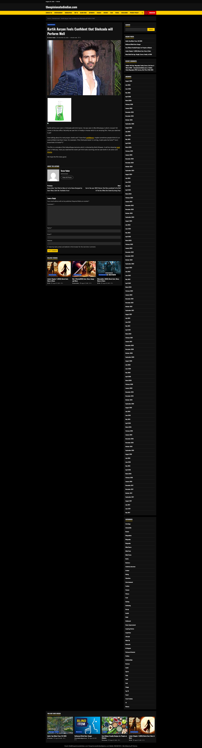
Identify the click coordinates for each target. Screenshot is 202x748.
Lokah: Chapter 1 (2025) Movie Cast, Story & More (57, 280)
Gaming (127, 602)
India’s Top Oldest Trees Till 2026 (133, 41)
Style (126, 675)
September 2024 (129, 170)
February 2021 (129, 338)
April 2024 (128, 190)
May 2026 (127, 93)
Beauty (127, 532)
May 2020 (127, 373)
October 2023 (128, 213)
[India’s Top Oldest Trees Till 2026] (60, 725)
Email (49, 234)
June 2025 (128, 135)
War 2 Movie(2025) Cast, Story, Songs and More (83, 280)
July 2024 (127, 178)
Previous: (64, 188)
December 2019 (129, 392)
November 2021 (129, 303)
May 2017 (127, 512)
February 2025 (129, 151)
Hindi (126, 617)
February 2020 (129, 384)
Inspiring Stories (129, 629)
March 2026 (128, 100)
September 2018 (129, 450)
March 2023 (128, 240)
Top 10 (76, 13)
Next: (103, 188)
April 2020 (128, 376)
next (118, 147)
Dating (127, 574)
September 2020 (129, 357)
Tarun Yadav (52, 37)
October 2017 (128, 493)
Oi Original (128, 648)
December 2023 (129, 205)
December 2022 (129, 252)
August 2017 (128, 501)
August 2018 (128, 454)
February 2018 (129, 477)
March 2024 (128, 194)
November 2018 (129, 443)
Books (127, 559)
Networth (91, 13)
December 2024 (129, 159)
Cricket (106, 13)
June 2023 (128, 229)
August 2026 (128, 81)
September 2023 (129, 217)
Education (127, 578)
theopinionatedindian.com (61, 7)
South (126, 668)
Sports (127, 672)
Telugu (127, 687)
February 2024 (129, 198)
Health (127, 613)
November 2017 (129, 489)
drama (49, 152)
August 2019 (128, 408)
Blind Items (83, 13)
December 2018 (129, 439)
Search (127, 25)
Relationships (128, 660)
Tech (111, 13)
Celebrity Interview (130, 567)
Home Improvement (130, 625)
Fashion (127, 586)
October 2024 (128, 166)
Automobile (128, 528)
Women (127, 707)
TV (126, 703)
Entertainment (58, 13)
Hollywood (128, 621)
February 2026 (129, 104)
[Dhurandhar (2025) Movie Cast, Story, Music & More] (109, 269)
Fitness (127, 594)
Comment (50, 204)
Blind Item (128, 551)
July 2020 (127, 365)
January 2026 (128, 108)
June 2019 (128, 415)
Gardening (128, 605)
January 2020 (128, 388)
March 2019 (128, 427)
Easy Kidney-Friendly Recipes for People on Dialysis (138, 48)
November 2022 (129, 256)
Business (127, 563)
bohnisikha (76, 283)
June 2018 (128, 462)
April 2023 (128, 237)
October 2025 (128, 120)
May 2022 (127, 279)
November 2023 (129, 209)
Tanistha (51, 738)
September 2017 (129, 497)
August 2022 (128, 268)
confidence (90, 138)
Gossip (127, 609)
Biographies (68, 13)
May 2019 (127, 419)
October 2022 (128, 260)
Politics (127, 656)
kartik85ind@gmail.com (81, 738)
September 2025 (129, 124)
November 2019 (129, 396)
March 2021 (128, 334)
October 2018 (128, 446)
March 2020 (128, 380)
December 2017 (129, 485)
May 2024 (127, 186)
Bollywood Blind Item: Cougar (133, 44)
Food (126, 598)
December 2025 (129, 112)
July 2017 (127, 505)
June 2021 (128, 322)
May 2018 (127, 466)
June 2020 (128, 369)
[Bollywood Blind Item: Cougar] (87, 725)
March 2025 (128, 147)
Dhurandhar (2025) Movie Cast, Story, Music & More (108, 280)
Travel (117, 13)
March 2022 (128, 287)
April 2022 (128, 283)
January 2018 (128, 481)
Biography (128, 539)
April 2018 (128, 470)
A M (49, 283)
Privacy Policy (134, 13)
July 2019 (127, 411)
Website (49, 240)
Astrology (127, 524)
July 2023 (127, 225)
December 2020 (129, 345)
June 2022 (128, 275)
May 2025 (127, 139)
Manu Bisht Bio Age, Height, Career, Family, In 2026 (138, 54)
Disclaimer (124, 13)
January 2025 (128, 155)
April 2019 (128, 423)
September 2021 (129, 310)
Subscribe (152, 13)
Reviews (127, 664)
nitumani (105, 740)
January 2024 (128, 201)
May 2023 (127, 233)
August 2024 (128, 174)
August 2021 (128, 314)
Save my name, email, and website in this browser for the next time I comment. (72, 247)
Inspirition (128, 633)
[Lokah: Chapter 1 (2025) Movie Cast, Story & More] (59, 269)
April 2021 (128, 330)
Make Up (127, 640)
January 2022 (128, 295)
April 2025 (128, 143)
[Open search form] (142, 12)
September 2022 (129, 264)
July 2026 (127, 85)
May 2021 (127, 326)
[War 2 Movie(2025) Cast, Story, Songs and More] (84, 269)
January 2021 (128, 341)
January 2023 (128, 248)
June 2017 (128, 509)
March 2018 (128, 474)
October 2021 (128, 306)
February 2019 (129, 431)
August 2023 (128, 221)
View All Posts (67, 177)
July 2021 (127, 318)
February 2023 (129, 244)
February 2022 (129, 291)
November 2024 (129, 163)
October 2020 (129, 353)
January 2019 (128, 435)
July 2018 (127, 458)
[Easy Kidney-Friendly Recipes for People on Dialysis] (114, 725)
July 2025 (127, 132)
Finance (99, 13)
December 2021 (129, 299)
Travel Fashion (129, 699)
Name (49, 228)
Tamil (126, 679)
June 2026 (128, 89)
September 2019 (129, 404)
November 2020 (129, 349)
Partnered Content (130, 652)
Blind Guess (128, 547)
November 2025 (129, 116)
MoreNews (126, 746)
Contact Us (49, 13)
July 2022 (127, 272)
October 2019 (128, 400)
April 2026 (128, 97)
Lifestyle (127, 637)
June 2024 (128, 182)
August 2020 (128, 361)
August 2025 (128, 128)
